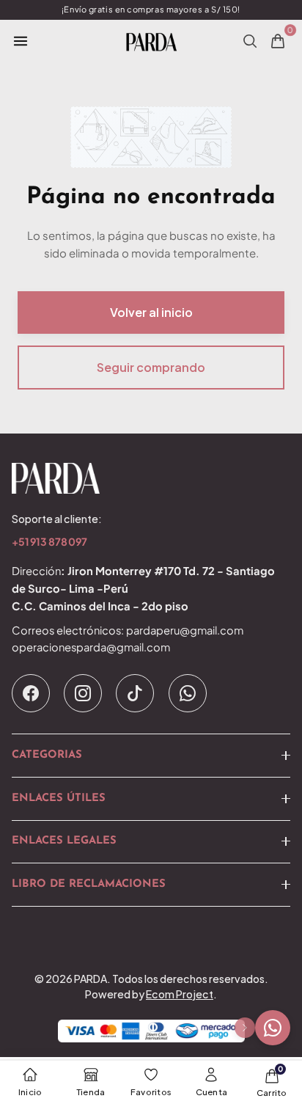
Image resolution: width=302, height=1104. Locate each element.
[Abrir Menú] (20, 41)
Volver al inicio (151, 312)
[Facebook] (31, 693)
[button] (151, 755)
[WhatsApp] (188, 693)
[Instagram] (83, 693)
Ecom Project (179, 994)
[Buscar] (249, 41)
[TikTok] (135, 693)
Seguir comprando (151, 367)
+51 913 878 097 (49, 542)
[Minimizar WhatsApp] (245, 1027)
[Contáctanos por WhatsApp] (272, 1027)
